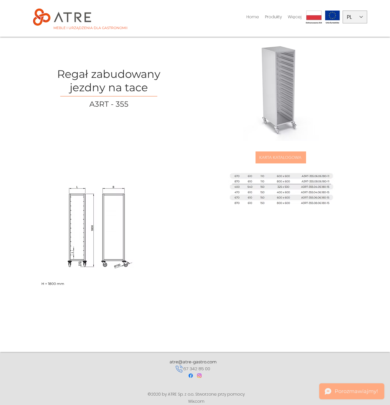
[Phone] (179, 369)
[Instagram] (199, 375)
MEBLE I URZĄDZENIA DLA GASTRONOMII (90, 28)
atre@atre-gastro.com (193, 361)
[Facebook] (191, 375)
